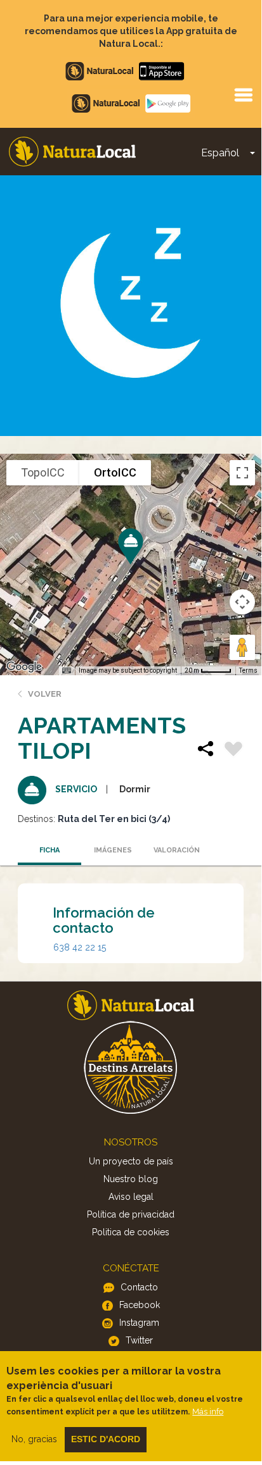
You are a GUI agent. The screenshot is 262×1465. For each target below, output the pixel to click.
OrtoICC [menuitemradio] (115, 472)
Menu (242, 94)
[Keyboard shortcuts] (66, 670)
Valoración (177, 850)
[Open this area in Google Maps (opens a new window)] (24, 667)
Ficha (49, 850)
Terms (248, 670)
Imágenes (113, 850)
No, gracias (34, 1439)
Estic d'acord (105, 1439)
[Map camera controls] (242, 601)
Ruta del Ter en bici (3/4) (114, 819)
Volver (45, 694)
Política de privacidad (130, 1214)
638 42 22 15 (79, 947)
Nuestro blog (130, 1179)
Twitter (139, 1340)
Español (220, 153)
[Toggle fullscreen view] (242, 472)
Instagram (139, 1323)
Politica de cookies (130, 1232)
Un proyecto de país (131, 1161)
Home (72, 151)
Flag (233, 750)
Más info (207, 1411)
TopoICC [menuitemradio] (43, 472)
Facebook (139, 1305)
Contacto (139, 1287)
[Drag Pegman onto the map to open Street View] (242, 647)
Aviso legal (131, 1197)
